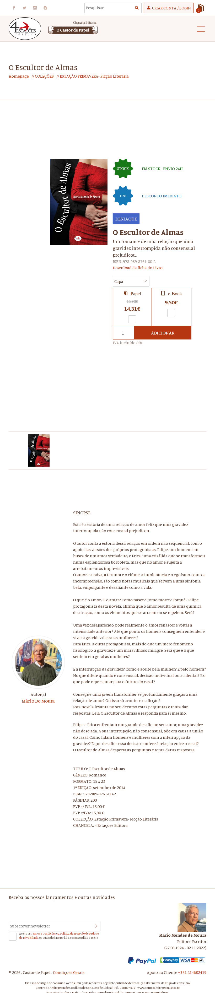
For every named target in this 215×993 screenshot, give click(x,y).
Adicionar (162, 333)
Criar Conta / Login (171, 7)
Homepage (19, 76)
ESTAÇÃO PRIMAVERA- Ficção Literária (94, 76)
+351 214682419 (192, 972)
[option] (39, 450)
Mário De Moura (38, 701)
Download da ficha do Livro (138, 267)
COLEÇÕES (44, 76)
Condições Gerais (68, 972)
